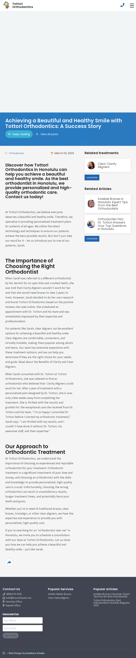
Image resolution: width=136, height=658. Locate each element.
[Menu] (131, 5)
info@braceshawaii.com (18, 597)
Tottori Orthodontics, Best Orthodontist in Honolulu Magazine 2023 (111, 603)
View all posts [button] (49, 134)
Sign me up (10, 635)
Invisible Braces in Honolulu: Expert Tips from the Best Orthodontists (111, 595)
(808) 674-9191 (14, 594)
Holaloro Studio (35, 653)
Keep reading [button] (21, 134)
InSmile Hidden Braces (59, 594)
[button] (132, 5)
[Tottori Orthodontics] (6, 5)
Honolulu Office (13, 601)
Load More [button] (92, 177)
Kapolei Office (12, 605)
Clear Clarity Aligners (58, 597)
